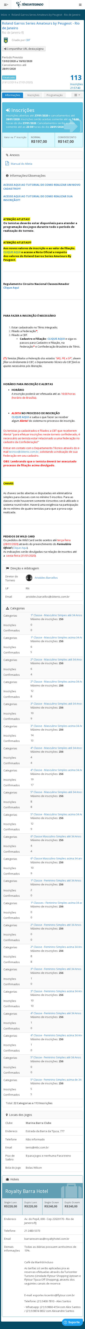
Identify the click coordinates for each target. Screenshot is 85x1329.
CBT (28, 40)
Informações (12, 95)
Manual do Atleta (21, 164)
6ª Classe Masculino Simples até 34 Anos (56, 836)
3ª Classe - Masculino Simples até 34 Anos (57, 703)
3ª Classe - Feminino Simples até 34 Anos (56, 969)
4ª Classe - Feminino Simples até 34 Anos (56, 1013)
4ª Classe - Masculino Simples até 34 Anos (57, 748)
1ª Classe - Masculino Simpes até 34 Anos (56, 615)
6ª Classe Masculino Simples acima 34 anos (58, 858)
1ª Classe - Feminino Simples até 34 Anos (56, 880)
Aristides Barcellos (46, 577)
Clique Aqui (11, 287)
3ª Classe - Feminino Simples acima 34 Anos (58, 991)
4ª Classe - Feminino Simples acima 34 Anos (58, 1035)
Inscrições (33, 95)
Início (4, 14)
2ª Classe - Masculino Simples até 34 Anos (57, 659)
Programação (55, 95)
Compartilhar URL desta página (25, 49)
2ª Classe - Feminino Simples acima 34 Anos (58, 947)
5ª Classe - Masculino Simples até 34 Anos (57, 792)
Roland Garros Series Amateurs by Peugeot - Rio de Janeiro (46, 14)
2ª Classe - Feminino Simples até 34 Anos (56, 925)
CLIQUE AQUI (12, 252)
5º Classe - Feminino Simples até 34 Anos (56, 1057)
